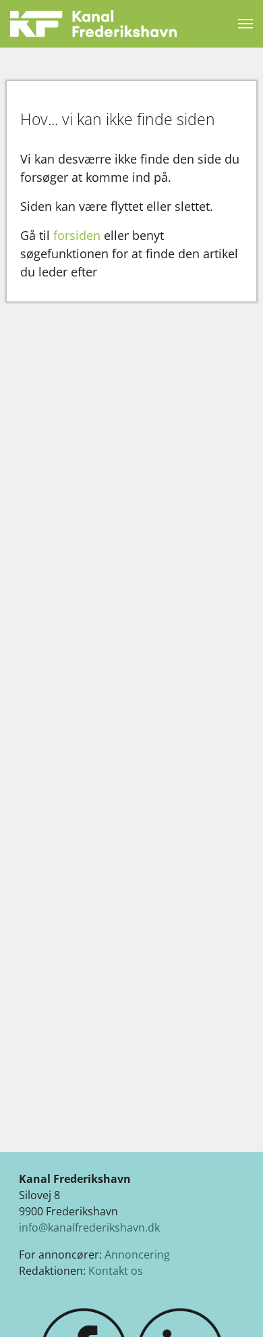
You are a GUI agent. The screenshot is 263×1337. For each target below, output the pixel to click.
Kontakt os (115, 1270)
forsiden (76, 235)
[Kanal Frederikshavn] (93, 23)
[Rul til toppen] (233, 1307)
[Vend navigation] (245, 23)
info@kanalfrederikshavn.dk (89, 1227)
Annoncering (137, 1254)
